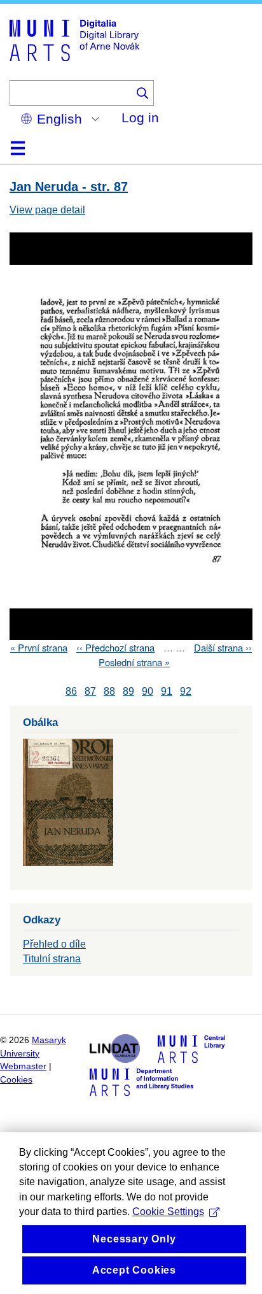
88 (109, 691)
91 (166, 691)
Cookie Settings (168, 1211)
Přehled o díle (54, 944)
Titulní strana (52, 958)
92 (185, 691)
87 (90, 691)
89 (128, 691)
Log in (140, 117)
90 (147, 691)
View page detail (47, 209)
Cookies (16, 1079)
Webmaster (23, 1066)
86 (71, 691)
